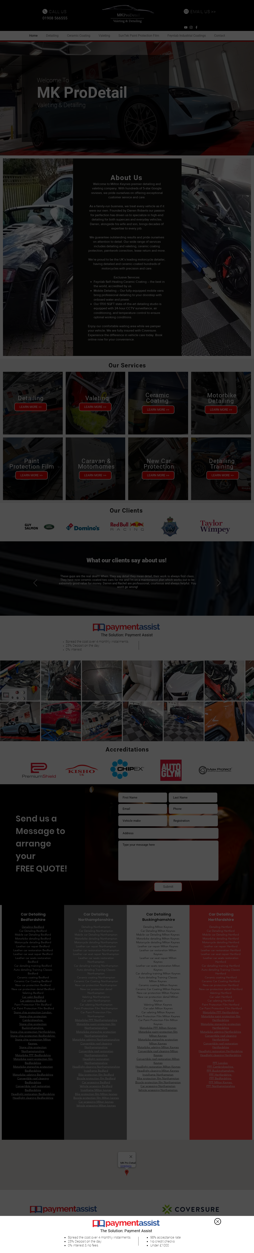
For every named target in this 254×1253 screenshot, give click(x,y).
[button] (217, 1221)
